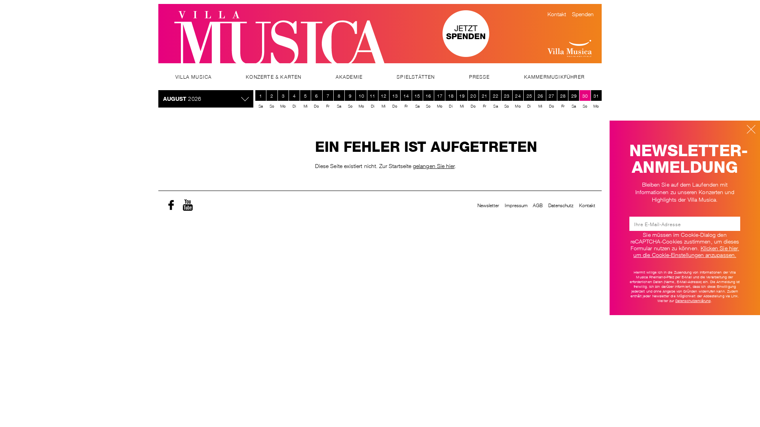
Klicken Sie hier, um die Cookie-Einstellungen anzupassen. (686, 250)
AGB (538, 205)
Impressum (516, 205)
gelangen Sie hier (433, 165)
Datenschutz (561, 205)
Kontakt (556, 13)
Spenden (583, 13)
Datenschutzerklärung (693, 300)
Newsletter (488, 205)
